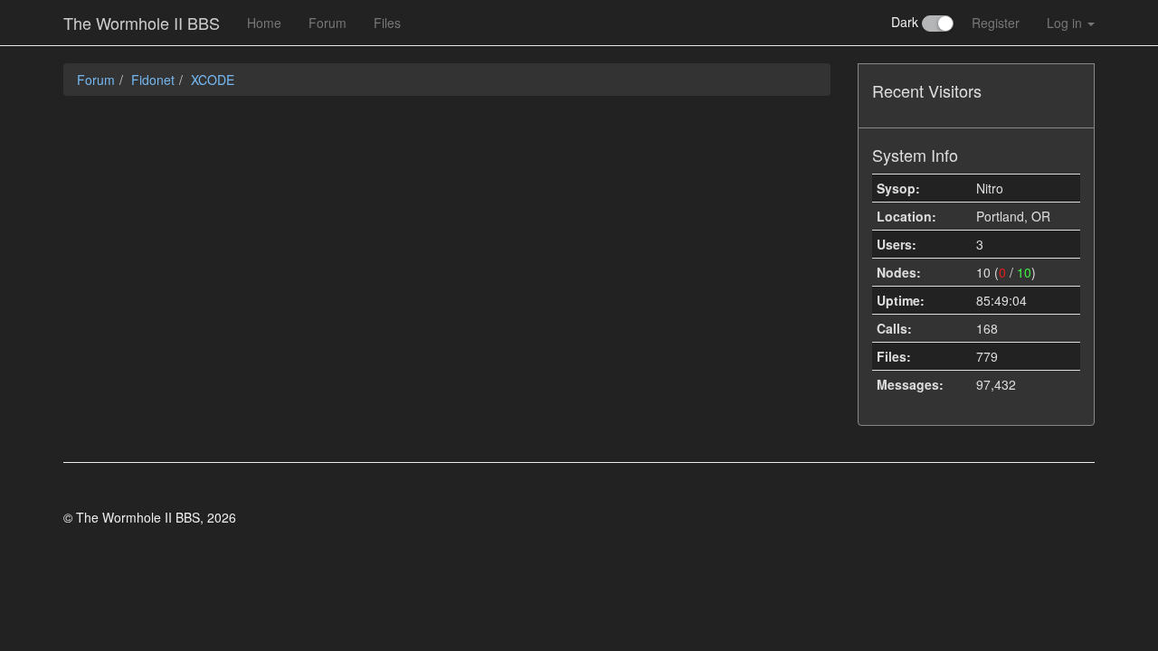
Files (387, 23)
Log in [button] (1066, 23)
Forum (327, 23)
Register (996, 23)
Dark (906, 22)
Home (264, 23)
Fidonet (153, 80)
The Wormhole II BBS (141, 22)
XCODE (212, 80)
